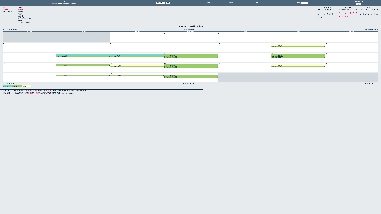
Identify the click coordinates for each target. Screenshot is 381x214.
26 (327, 16)
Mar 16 (27, 92)
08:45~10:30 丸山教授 (277, 55)
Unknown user (358, 1)
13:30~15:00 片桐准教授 (169, 55)
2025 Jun (45, 93)
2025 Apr (30, 93)
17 (321, 14)
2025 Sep (64, 93)
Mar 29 (27, 90)
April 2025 (348, 7)
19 (327, 14)
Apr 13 (49, 92)
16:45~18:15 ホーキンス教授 (170, 57)
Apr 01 (42, 90)
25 (324, 16)
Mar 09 (21, 92)
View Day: (6, 90)
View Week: (6, 92)
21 (332, 14)
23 (318, 16)
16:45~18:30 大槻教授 (62, 56)
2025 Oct (70, 93)
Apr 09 (84, 90)
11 (324, 13)
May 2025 (369, 7)
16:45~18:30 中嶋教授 (115, 56)
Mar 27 (16, 90)
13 (330, 13)
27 (330, 16)
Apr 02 (48, 90)
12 (327, 13)
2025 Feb (17, 93)
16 (318, 14)
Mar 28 (21, 90)
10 (321, 13)
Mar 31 (37, 90)
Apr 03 (54, 90)
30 (318, 17)
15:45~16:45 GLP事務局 (62, 55)
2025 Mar (23, 93)
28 (332, 16)
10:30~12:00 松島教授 (115, 65)
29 (335, 16)
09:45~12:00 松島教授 (277, 45)
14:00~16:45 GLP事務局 (277, 56)
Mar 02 (16, 92)
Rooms (231, 2)
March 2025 (327, 7)
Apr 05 (64, 90)
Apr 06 (69, 90)
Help (208, 2)
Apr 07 (74, 90)
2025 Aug (57, 93)
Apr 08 (79, 90)
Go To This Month (188, 29)
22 (335, 14)
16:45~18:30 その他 (276, 46)
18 (324, 14)
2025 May (38, 93)
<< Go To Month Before (10, 29)
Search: (298, 2)
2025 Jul (51, 93)
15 (335, 13)
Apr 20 (54, 92)
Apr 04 (59, 90)
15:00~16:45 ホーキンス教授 (170, 56)
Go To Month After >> (371, 29)
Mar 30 (32, 90)
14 (332, 13)
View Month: (6, 93)
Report (256, 2)
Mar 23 (32, 92)
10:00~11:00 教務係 (115, 55)
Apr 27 (59, 92)
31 (321, 17)
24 (321, 16)
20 (330, 14)
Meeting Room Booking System (63, 4)
